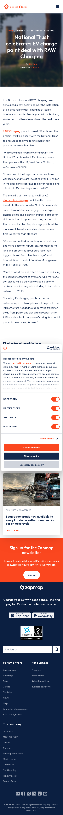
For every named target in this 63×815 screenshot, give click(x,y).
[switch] (55, 408)
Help (5, 703)
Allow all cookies (31, 447)
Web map (8, 675)
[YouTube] (45, 793)
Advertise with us (40, 681)
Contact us (8, 764)
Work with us (38, 675)
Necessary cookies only (31, 464)
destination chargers (15, 200)
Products (36, 669)
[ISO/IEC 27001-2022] (31, 633)
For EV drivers (12, 662)
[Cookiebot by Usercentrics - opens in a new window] (47, 348)
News (10, 30)
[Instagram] (18, 793)
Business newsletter (41, 686)
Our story (8, 731)
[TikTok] (40, 793)
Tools (5, 681)
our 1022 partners (21, 363)
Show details (47, 438)
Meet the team (10, 736)
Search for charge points (15, 708)
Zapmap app (9, 669)
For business (40, 662)
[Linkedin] (34, 793)
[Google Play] (43, 615)
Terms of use (9, 781)
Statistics (7, 692)
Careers (7, 748)
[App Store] (20, 615)
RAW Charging (11, 131)
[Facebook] (23, 793)
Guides (6, 686)
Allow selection (31, 456)
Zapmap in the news (13, 753)
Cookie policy (9, 770)
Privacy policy (10, 775)
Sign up (31, 574)
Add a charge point (12, 714)
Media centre (9, 759)
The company (12, 724)
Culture (6, 742)
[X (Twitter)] (29, 793)
